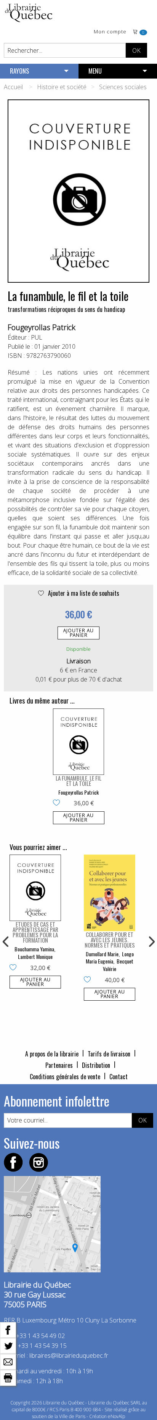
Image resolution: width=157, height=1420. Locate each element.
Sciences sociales (123, 87)
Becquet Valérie (118, 965)
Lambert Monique (35, 956)
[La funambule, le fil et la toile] (78, 741)
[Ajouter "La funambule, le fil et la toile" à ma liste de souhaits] (58, 803)
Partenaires (59, 1065)
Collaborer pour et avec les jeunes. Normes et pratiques (110, 939)
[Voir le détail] (78, 741)
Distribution (96, 1065)
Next (151, 942)
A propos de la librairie (51, 1053)
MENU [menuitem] (95, 71)
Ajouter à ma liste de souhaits (82, 593)
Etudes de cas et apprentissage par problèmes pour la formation (35, 932)
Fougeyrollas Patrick (41, 327)
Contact (118, 1076)
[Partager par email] (8, 1361)
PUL (36, 337)
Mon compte (110, 32)
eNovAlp (116, 1416)
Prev (6, 942)
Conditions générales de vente (65, 1076)
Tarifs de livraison (109, 1053)
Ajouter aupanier (78, 632)
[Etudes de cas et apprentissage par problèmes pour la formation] (35, 888)
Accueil (13, 87)
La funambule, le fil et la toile (78, 780)
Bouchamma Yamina (34, 949)
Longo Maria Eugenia (110, 957)
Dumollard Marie (102, 954)
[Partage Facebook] (8, 1329)
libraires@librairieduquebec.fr (68, 1355)
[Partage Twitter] (8, 1345)
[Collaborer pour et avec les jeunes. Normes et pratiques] (109, 893)
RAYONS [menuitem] (19, 71)
